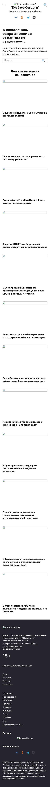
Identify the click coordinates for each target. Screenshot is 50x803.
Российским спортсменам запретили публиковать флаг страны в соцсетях (24, 379)
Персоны (7, 718)
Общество (7, 693)
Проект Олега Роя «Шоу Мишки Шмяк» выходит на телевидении (24, 201)
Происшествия (9, 697)
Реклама (6, 681)
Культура (7, 711)
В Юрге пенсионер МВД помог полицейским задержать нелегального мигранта (25, 608)
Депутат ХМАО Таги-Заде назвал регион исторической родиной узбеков (25, 245)
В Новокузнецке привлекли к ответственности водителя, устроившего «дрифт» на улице (20, 515)
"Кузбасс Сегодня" (25, 7)
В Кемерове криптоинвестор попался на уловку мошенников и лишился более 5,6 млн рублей (24, 562)
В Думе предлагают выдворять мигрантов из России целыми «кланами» (20, 468)
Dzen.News (8, 685)
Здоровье (7, 707)
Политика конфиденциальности (17, 666)
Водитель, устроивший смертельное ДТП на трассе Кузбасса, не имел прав (24, 336)
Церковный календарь (13, 724)
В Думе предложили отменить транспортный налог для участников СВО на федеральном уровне (23, 290)
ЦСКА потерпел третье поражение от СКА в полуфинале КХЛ (23, 158)
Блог (5, 721)
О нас (5, 674)
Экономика (7, 700)
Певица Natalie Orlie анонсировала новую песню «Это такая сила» (22, 423)
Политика (7, 704)
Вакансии (7, 678)
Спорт (5, 714)
